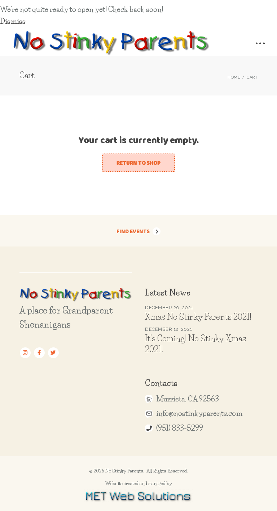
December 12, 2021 (168, 329)
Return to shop (138, 163)
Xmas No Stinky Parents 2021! (198, 317)
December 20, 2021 (169, 307)
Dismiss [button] (13, 21)
